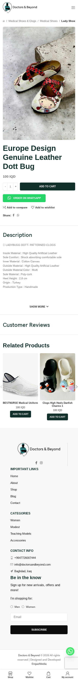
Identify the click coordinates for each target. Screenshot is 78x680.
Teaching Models (20, 533)
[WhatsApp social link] (18, 215)
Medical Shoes (49, 20)
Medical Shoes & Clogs (22, 20)
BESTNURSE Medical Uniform (20, 403)
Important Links (24, 469)
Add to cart (47, 186)
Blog (13, 496)
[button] (24, 196)
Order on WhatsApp (27, 198)
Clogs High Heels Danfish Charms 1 (58, 404)
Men (17, 606)
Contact (15, 502)
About (14, 482)
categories (20, 513)
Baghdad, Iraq (23, 571)
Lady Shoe (68, 20)
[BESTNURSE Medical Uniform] (20, 376)
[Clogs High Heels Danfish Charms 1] (57, 376)
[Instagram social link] (41, 463)
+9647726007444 (25, 557)
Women (15, 520)
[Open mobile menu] (73, 7)
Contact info (21, 550)
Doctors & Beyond (29, 655)
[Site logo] (20, 7)
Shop (13, 489)
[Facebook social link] (13, 215)
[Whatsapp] (70, 651)
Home (14, 476)
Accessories (18, 540)
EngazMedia (39, 663)
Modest (15, 527)
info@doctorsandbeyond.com (32, 564)
